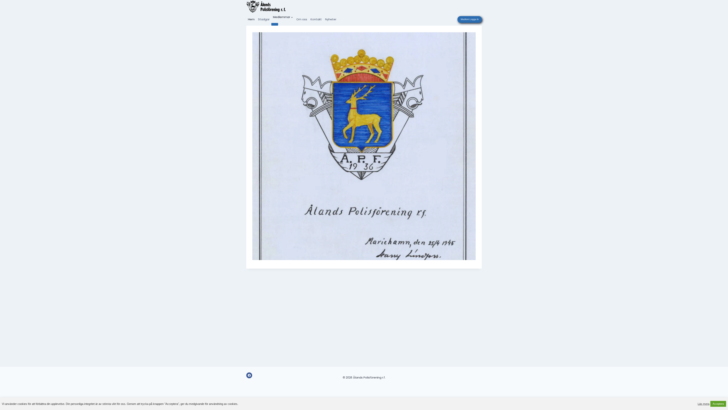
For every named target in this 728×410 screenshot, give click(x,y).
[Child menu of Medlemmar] (274, 24)
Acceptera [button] (718, 403)
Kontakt (316, 19)
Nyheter (330, 19)
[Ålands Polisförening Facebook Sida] (249, 375)
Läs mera (703, 403)
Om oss (301, 19)
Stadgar (264, 19)
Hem (251, 19)
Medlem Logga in (470, 19)
